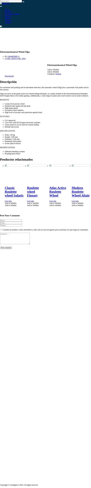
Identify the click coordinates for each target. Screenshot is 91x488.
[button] (53, 70)
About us (8, 20)
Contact (8, 22)
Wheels (7, 18)
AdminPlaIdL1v (13, 56)
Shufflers (8, 12)
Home (7, 10)
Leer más (8, 201)
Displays (8, 16)
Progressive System (12, 14)
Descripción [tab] (9, 76)
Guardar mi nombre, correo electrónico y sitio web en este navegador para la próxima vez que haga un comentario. (45, 230)
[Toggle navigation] (1, 6)
